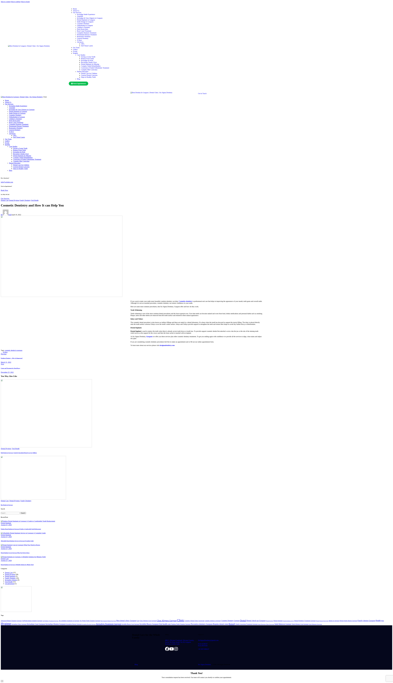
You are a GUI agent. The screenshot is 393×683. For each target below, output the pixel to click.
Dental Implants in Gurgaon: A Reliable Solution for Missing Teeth (17, 564)
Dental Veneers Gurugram (322, 620)
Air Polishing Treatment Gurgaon (50, 620)
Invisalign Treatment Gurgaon (108, 624)
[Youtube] (172, 649)
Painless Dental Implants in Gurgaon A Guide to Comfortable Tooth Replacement (21, 529)
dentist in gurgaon (334, 621)
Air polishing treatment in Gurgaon (69, 621)
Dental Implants (6, 523)
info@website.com (7, 182)
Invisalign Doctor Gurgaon (74, 624)
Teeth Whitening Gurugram (315, 624)
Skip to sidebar (16, 2)
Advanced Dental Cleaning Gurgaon (11, 621)
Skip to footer (25, 2)
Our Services (5, 198)
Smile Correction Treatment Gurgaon (247, 624)
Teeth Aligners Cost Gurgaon (300, 624)
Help (382, 621)
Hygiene (6, 623)
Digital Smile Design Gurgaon (348, 621)
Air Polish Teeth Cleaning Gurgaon (90, 621)
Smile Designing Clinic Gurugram (266, 624)
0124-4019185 (203, 646)
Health (378, 620)
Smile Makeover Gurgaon (282, 624)
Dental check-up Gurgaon (256, 621)
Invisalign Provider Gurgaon (89, 624)
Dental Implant (269, 620)
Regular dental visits (220, 624)
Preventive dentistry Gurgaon (202, 624)
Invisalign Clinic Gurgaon (19, 624)
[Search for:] (10, 513)
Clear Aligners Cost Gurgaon (148, 621)
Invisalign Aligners (11, 580)
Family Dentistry (25, 200)
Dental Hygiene (14, 200)
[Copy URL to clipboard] (15, 352)
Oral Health (34, 200)
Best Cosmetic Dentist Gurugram (108, 620)
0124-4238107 (203, 644)
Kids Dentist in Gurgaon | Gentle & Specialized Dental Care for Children (19, 452)
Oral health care (165, 624)
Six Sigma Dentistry (204, 664)
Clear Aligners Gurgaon (167, 620)
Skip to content (6, 2)
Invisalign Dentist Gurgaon (56, 624)
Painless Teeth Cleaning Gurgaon (180, 624)
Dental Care (5, 200)
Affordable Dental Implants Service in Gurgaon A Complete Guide (17, 541)
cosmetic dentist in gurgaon (13, 350)
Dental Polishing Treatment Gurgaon (305, 621)
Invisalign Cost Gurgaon (36, 624)
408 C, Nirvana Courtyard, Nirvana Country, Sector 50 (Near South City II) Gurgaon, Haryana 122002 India (179, 642)
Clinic (180, 620)
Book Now (4, 190)
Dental (243, 620)
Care (138, 621)
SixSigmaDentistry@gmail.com (208, 640)
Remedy (232, 624)
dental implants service (288, 620)
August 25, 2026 (6, 525)
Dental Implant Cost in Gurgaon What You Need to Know (15, 552)
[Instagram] (176, 649)
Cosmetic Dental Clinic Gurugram (194, 621)
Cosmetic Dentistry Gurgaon (230, 621)
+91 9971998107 (203, 649)
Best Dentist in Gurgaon (7, 505)
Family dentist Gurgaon (366, 621)
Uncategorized (9, 584)
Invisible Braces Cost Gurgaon (130, 624)
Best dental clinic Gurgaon (126, 621)
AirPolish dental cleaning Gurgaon (32, 621)
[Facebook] (167, 649)
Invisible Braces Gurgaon (149, 624)
